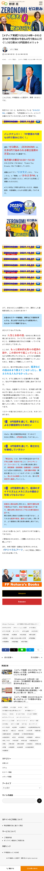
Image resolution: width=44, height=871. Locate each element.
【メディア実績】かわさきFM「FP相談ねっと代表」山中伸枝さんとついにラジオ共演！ (28, 672)
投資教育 (30, 737)
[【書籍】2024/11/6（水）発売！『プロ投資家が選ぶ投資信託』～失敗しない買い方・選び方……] (7, 690)
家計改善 (6, 634)
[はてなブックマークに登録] (30, 650)
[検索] (39, 800)
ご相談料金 (8, 837)
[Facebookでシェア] (6, 650)
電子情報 (24, 641)
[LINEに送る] (22, 650)
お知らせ (5, 763)
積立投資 (32, 634)
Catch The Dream (9, 624)
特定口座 (24, 740)
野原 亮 (14, 4)
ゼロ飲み (33, 627)
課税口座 (38, 744)
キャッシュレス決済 (20, 627)
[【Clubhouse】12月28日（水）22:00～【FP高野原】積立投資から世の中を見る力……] (7, 681)
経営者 (5, 638)
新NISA (38, 737)
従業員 (15, 634)
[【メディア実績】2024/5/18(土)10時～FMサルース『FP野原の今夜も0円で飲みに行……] (7, 699)
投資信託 (21, 737)
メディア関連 (14, 49)
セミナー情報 (7, 772)
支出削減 (23, 634)
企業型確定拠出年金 (34, 727)
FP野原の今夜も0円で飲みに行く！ (28, 624)
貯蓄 (5, 747)
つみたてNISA (21, 714)
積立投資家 (21, 744)
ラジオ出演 (7, 631)
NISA (12, 714)
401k (20, 707)
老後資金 (30, 744)
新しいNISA (7, 740)
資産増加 (15, 641)
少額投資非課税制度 (28, 734)
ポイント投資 (15, 724)
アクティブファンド (9, 717)
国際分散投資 (7, 734)
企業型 (15, 727)
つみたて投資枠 (33, 714)
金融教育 (20, 747)
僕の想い (21, 730)
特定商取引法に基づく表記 (13, 825)
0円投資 (6, 707)
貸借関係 (6, 641)
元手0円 (35, 631)
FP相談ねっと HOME (11, 852)
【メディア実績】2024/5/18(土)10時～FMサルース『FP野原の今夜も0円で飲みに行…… (28, 699)
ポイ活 (24, 724)
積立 (5, 744)
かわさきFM (7, 627)
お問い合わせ (33, 868)
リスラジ (22, 172)
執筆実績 (16, 734)
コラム (4, 768)
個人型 (13, 730)
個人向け (6, 730)
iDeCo (5, 714)
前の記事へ (8, 657)
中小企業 (26, 631)
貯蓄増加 (32, 638)
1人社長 (14, 707)
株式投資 (16, 740)
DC (27, 707)
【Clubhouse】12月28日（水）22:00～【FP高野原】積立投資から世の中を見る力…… (28, 681)
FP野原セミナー (30, 710)
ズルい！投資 (34, 720)
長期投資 (6, 750)
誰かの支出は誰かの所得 (19, 638)
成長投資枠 (7, 737)
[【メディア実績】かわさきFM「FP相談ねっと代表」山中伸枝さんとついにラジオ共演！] (7, 672)
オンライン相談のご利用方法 (14, 840)
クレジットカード (22, 720)
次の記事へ (35, 657)
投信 (14, 737)
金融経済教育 (30, 747)
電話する (11, 868)
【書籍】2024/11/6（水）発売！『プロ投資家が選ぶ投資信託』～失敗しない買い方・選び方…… (28, 690)
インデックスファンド (24, 717)
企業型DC (23, 727)
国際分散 (38, 730)
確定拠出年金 (34, 740)
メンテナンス (33, 724)
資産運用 (12, 747)
